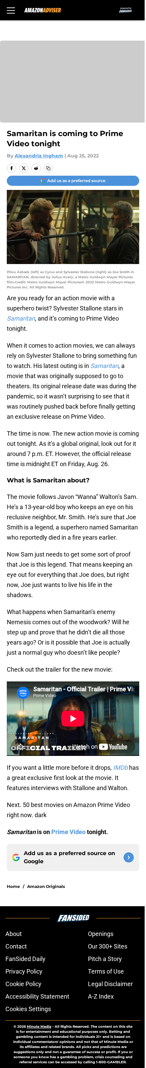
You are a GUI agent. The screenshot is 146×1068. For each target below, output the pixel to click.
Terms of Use (106, 971)
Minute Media (39, 1026)
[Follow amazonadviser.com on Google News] (129, 857)
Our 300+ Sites (107, 946)
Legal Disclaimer (110, 983)
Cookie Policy (23, 983)
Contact (16, 946)
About (13, 933)
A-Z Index (101, 996)
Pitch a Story (105, 958)
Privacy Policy (23, 971)
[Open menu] (11, 10)
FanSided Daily (25, 958)
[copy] (48, 168)
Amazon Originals (46, 886)
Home (13, 886)
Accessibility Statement (37, 996)
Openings (100, 933)
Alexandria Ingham (39, 156)
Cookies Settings (28, 1008)
